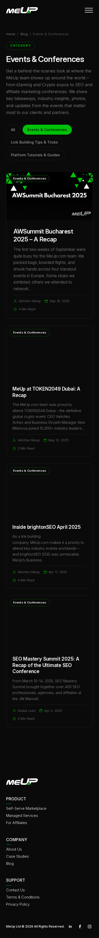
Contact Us (15, 890)
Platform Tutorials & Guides (35, 155)
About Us (14, 849)
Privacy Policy (18, 904)
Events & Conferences (47, 129)
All (13, 129)
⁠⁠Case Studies (17, 856)
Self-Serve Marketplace (26, 808)
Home (10, 34)
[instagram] (89, 926)
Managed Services (22, 815)
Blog (24, 34)
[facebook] (80, 926)
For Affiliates (16, 822)
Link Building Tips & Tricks (34, 142)
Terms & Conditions (23, 897)
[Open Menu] (89, 10)
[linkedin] (70, 926)
